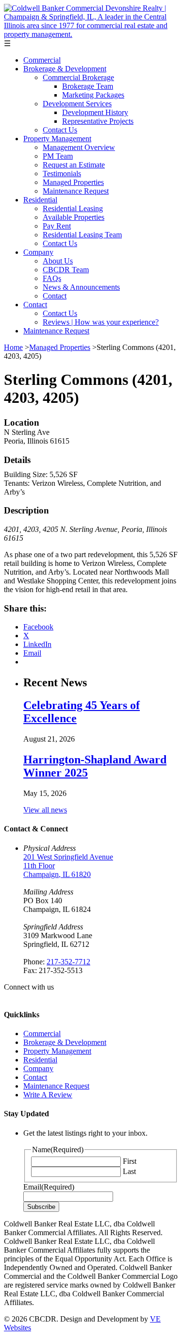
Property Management (57, 138)
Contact (54, 296)
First (129, 1161)
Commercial (42, 60)
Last (129, 1171)
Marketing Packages (93, 95)
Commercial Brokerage (78, 77)
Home (13, 347)
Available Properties (73, 217)
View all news (45, 810)
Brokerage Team (87, 86)
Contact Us (60, 130)
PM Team (58, 156)
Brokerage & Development (64, 69)
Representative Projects (97, 121)
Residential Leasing (73, 208)
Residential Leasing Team (82, 235)
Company (38, 252)
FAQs (52, 278)
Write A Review (47, 1095)
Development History (95, 112)
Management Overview (79, 147)
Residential (40, 200)
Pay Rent (57, 226)
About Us (58, 261)
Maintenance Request (76, 191)
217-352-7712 (68, 962)
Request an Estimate (74, 165)
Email (48, 1187)
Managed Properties (73, 182)
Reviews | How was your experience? (101, 322)
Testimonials (62, 173)
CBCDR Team (66, 269)
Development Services (77, 103)
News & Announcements (81, 287)
